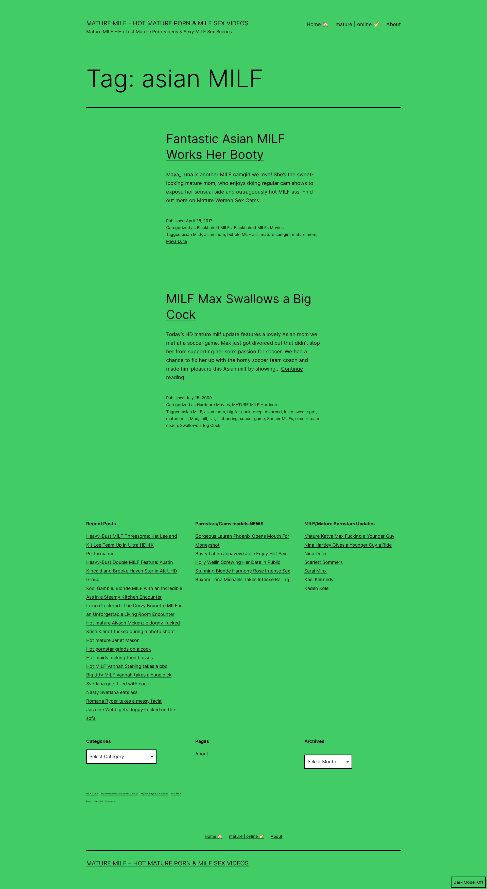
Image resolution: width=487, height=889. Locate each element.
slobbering (227, 418)
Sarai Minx (315, 570)
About (393, 24)
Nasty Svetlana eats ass (111, 692)
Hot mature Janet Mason (113, 640)
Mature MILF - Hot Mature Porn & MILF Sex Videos (167, 23)
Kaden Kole (316, 588)
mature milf (177, 418)
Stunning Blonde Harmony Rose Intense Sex (242, 570)
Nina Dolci (315, 553)
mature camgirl (275, 234)
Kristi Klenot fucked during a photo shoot (130, 631)
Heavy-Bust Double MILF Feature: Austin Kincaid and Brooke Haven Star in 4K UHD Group (131, 571)
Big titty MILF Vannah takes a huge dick (128, 674)
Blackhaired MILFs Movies (259, 227)
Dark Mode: (465, 882)
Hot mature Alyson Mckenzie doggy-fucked (133, 622)
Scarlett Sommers (323, 562)
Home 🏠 (318, 24)
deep (258, 411)
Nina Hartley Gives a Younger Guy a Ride (348, 545)
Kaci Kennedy (319, 579)
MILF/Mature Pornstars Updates (339, 523)
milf (203, 418)
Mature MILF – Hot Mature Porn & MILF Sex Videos (167, 863)
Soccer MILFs (280, 418)
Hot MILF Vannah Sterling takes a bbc (126, 666)
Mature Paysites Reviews (154, 793)
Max (194, 418)
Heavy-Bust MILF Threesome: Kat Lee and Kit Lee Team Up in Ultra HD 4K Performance (131, 544)
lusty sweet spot (300, 411)
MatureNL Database (104, 801)
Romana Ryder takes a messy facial (124, 701)
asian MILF (192, 234)
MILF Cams (92, 793)
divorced (273, 411)
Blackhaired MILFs (214, 227)
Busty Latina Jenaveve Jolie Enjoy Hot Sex (240, 553)
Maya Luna (176, 241)
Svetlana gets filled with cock (117, 683)
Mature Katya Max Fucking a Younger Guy (349, 536)
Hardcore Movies (213, 404)
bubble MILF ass (242, 234)
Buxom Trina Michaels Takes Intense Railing (242, 579)
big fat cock (239, 411)
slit (212, 418)
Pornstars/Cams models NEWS (229, 523)
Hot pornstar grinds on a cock (118, 649)
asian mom (214, 234)
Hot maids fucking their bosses (119, 657)
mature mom (304, 234)
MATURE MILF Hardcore (255, 404)
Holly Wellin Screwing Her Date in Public (237, 562)
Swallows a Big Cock (200, 425)
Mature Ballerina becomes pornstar (119, 793)
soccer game (252, 418)
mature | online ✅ (358, 24)
